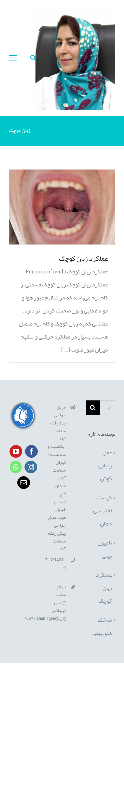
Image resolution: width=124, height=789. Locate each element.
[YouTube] (16, 451)
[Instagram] (31, 467)
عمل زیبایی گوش (105, 465)
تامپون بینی (104, 549)
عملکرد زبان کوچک (83, 258)
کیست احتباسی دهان (102, 510)
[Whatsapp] (16, 467)
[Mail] (23, 482)
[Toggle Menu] (13, 57)
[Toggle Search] (33, 57)
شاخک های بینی (102, 626)
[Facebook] (31, 451)
